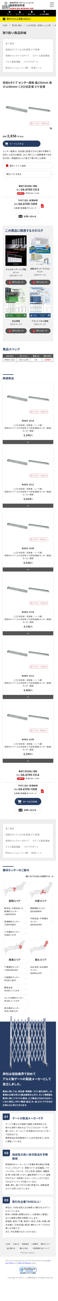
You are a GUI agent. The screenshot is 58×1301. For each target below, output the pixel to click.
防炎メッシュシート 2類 (17, 67)
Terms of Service (24, 1263)
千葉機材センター (12, 968)
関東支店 (11, 989)
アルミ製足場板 (13, 61)
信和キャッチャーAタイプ (17, 55)
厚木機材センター (12, 1010)
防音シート (36, 67)
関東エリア (15, 959)
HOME (5, 25)
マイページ (20, 14)
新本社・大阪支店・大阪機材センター (13, 911)
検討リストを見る (13, 174)
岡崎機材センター (38, 910)
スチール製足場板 (41, 55)
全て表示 (10, 43)
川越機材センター (12, 979)
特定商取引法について (41, 1248)
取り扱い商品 (17, 25)
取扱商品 (25, 1244)
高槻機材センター (12, 923)
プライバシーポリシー (28, 1253)
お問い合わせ (30, 216)
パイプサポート (31, 61)
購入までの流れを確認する (38, 876)
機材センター (45, 1244)
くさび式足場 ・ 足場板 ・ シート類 (38, 25)
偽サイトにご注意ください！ (19, 18)
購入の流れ (24, 1248)
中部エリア (41, 901)
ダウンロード (17, 282)
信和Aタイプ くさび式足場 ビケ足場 (22, 49)
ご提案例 (34, 1244)
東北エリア (41, 959)
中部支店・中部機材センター (39, 921)
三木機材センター (12, 933)
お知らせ (16, 1244)
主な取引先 (11, 1248)
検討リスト (32, 14)
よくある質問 (44, 14)
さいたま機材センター (14, 999)
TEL (27, 191)
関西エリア (15, 901)
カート (9, 14)
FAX (25, 206)
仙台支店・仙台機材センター (39, 970)
